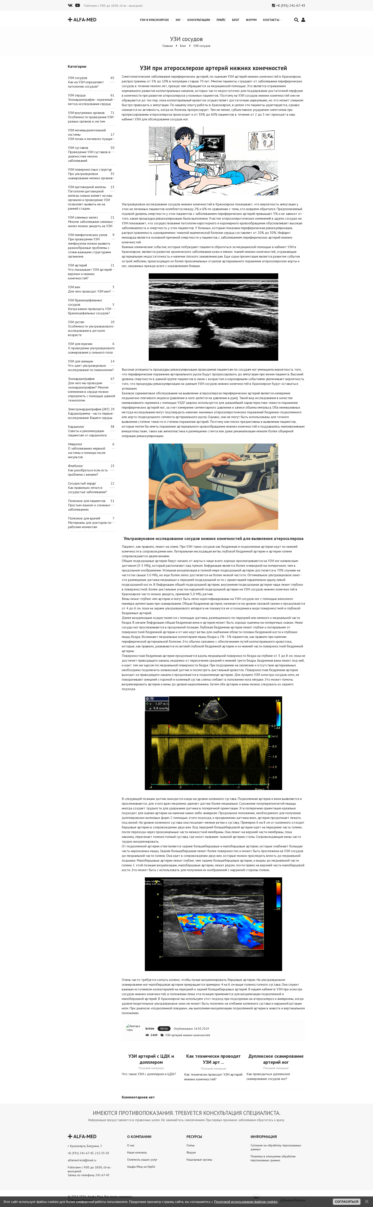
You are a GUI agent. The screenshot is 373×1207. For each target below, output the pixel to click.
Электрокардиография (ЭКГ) (88, 409)
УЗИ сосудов (201, 46)
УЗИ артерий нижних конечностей (187, 1035)
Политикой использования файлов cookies (246, 1202)
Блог (183, 46)
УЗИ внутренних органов (86, 112)
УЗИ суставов (78, 147)
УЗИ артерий (77, 265)
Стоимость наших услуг (142, 1159)
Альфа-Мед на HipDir (141, 1167)
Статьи (190, 1145)
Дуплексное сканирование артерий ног (275, 1059)
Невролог (75, 444)
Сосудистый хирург (82, 483)
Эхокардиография (81, 378)
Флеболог (75, 466)
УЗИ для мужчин (80, 343)
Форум (191, 1152)
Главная (168, 46)
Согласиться (346, 1201)
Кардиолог (76, 426)
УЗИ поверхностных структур (90, 169)
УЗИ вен (74, 287)
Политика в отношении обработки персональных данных (273, 1158)
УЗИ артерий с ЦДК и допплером (151, 1059)
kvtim (149, 1028)
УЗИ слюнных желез (83, 217)
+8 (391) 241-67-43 (290, 5)
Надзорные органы (199, 1159)
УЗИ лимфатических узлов (87, 235)
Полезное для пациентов (87, 501)
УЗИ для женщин (80, 361)
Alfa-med (84, 19)
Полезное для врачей (84, 518)
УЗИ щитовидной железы (87, 187)
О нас (130, 1145)
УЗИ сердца (76, 95)
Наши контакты (137, 1152)
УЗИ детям (76, 322)
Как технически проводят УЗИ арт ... (213, 1059)
